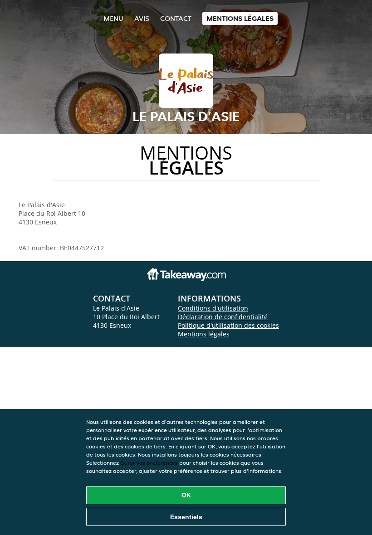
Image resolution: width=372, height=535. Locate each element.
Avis (141, 18)
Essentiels (186, 516)
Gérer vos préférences (149, 462)
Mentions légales (240, 18)
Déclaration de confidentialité (223, 316)
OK (186, 495)
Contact (175, 18)
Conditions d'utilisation (213, 308)
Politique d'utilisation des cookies (228, 325)
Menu (113, 18)
